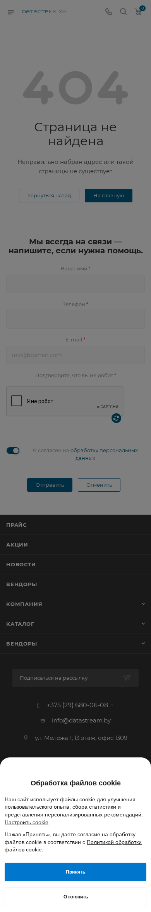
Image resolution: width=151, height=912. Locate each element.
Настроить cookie (26, 822)
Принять (75, 872)
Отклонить (75, 897)
